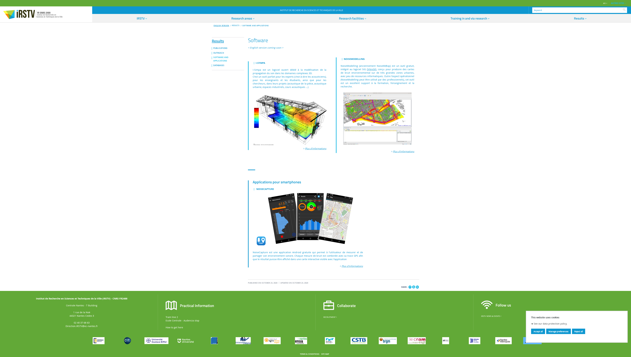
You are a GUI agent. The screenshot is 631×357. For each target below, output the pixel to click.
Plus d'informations (315, 148)
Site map (325, 354)
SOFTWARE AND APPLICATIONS (255, 26)
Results (218, 40)
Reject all (578, 331)
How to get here (174, 327)
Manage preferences (558, 331)
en (604, 3)
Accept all (538, 331)
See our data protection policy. (550, 323)
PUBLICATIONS (220, 48)
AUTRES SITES (617, 3)
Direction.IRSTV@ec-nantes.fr (82, 326)
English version (221, 26)
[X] (413, 286)
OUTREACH (218, 53)
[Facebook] (410, 287)
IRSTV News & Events (490, 316)
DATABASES (218, 65)
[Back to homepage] (46, 14)
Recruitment (329, 317)
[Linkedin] (417, 287)
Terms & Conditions (309, 354)
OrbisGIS (371, 69)
